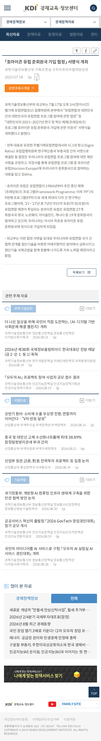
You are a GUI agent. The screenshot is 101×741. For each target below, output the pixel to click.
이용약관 (70, 720)
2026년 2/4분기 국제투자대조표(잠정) (39, 617)
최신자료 (12, 34)
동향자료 (55, 34)
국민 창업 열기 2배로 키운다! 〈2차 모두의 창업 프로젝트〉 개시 (50, 630)
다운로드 (36, 77)
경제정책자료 (64, 22)
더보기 (90, 308)
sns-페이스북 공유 (86, 51)
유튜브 (52, 704)
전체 (74, 598)
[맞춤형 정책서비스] (50, 674)
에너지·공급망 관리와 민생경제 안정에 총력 (42, 637)
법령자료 (76, 34)
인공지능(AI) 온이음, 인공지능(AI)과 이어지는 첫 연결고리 (50, 651)
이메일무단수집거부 (45, 720)
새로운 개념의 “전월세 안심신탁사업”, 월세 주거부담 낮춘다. (50, 610)
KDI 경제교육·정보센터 (50, 8)
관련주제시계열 (19, 88)
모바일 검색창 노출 (93, 7)
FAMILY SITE (71, 704)
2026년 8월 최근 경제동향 (30, 624)
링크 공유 (95, 51)
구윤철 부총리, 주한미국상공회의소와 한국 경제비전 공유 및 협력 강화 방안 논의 (50, 644)
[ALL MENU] (7, 8)
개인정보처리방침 (16, 720)
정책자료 (34, 34)
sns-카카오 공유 (77, 51)
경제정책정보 (15, 22)
